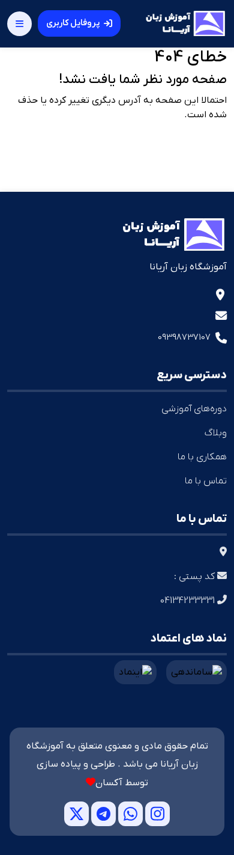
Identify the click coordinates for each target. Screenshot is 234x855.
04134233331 (188, 601)
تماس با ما (206, 481)
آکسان (108, 783)
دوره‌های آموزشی (194, 409)
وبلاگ (216, 433)
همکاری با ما (202, 457)
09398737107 (184, 337)
